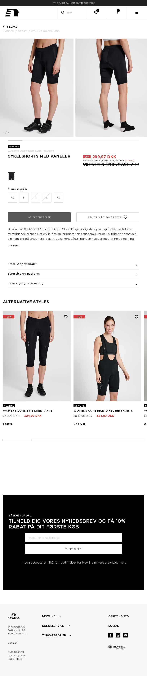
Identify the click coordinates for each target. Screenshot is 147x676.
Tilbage (12, 26)
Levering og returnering (26, 283)
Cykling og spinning (45, 31)
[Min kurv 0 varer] (116, 12)
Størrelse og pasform (24, 273)
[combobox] (71, 12)
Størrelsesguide (18, 189)
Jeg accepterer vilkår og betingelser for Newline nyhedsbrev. (76, 562)
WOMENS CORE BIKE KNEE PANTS (28, 410)
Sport (22, 31)
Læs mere (13, 245)
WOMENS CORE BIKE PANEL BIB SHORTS (103, 410)
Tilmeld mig (73, 549)
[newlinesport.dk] (12, 12)
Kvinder (8, 31)
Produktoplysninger (22, 264)
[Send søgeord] (63, 12)
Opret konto (118, 616)
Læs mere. (119, 562)
